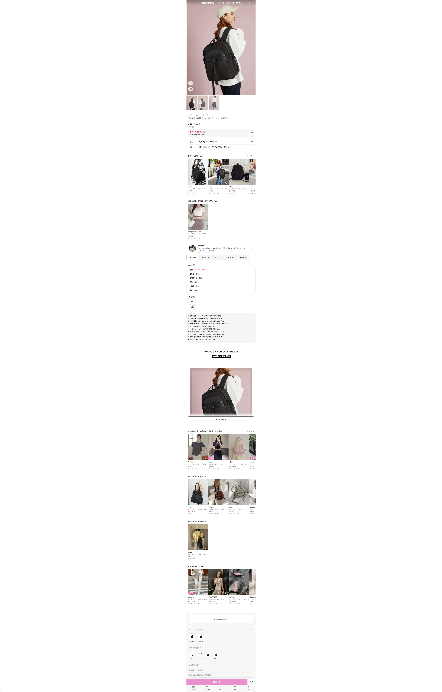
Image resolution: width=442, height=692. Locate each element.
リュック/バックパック (201, 115)
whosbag (211, 507)
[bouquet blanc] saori (194, 232)
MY (248, 690)
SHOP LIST (207, 690)
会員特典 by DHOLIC (221, 619)
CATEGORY (193, 690)
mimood (211, 462)
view (251, 249)
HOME (221, 690)
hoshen (190, 187)
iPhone (192, 641)
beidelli (231, 507)
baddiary (231, 597)
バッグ (190, 115)
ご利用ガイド (243, 258)
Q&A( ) (230, 258)
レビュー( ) (218, 258)
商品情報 (193, 258)
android (201, 641)
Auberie (190, 462)
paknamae (191, 597)
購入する (217, 682)
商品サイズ (205, 258)
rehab (231, 187)
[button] (252, 45)
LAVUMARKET (213, 597)
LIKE (235, 690)
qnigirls (190, 552)
